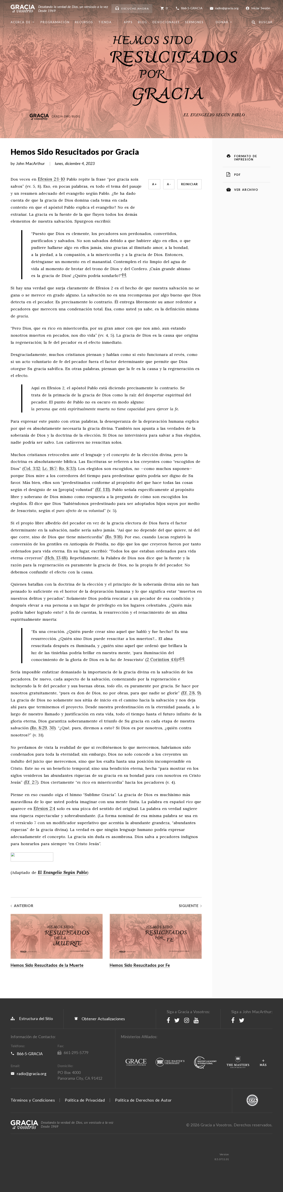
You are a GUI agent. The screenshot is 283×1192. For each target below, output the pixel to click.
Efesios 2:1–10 (51, 179)
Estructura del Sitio (36, 1018)
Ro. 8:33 (67, 468)
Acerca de (21, 22)
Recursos (84, 22)
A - (169, 184)
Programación (55, 22)
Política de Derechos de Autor (143, 1100)
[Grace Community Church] (136, 1062)
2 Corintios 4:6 (162, 659)
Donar (222, 22)
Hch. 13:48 (56, 558)
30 (51, 728)
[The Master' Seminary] (170, 1062)
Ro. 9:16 (113, 537)
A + (154, 184)
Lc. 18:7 (49, 468)
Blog (142, 22)
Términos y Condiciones (33, 1100)
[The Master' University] (238, 1062)
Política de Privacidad (85, 1100)
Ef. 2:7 (31, 782)
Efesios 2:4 (44, 808)
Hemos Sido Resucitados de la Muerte (47, 965)
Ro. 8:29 (39, 728)
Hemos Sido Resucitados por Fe (140, 965)
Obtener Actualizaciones (102, 1018)
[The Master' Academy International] (205, 1062)
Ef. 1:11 (102, 489)
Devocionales (166, 22)
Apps (128, 22)
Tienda (105, 22)
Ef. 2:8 (188, 693)
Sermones (194, 22)
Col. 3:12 (32, 468)
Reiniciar (189, 184)
